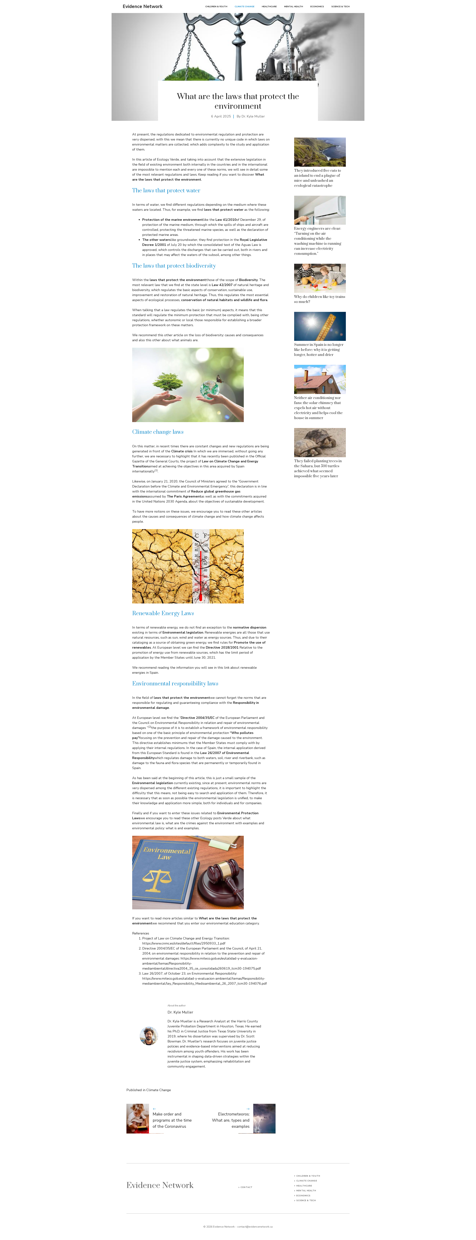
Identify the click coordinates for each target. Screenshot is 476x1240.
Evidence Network (143, 6)
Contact (247, 1187)
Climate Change (244, 6)
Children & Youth (216, 6)
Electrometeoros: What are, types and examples (231, 1120)
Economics (317, 6)
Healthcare (269, 6)
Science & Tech (340, 6)
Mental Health (293, 6)
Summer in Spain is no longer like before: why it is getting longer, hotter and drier (319, 350)
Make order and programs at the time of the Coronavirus (172, 1120)
